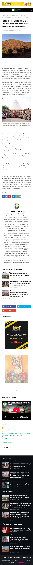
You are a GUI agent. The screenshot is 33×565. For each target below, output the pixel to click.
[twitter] (24, 306)
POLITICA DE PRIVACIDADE (14, 558)
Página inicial (5, 15)
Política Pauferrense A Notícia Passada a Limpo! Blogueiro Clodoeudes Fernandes (16, 434)
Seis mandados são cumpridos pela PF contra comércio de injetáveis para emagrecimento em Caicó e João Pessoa (20, 293)
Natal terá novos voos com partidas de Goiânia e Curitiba (19, 274)
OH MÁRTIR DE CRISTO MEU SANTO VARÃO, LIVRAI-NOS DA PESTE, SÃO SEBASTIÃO (20, 530)
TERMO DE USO (27, 558)
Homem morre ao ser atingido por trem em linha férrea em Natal (20, 484)
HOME (4, 558)
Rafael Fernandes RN (8, 439)
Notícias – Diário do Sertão (10, 430)
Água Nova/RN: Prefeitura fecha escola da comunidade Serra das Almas (20, 548)
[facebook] (9, 306)
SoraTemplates (20, 562)
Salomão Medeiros (7, 442)
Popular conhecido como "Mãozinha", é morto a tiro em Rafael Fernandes (19, 539)
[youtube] (9, 310)
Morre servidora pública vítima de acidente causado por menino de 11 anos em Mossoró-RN (20, 283)
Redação (5, 30)
